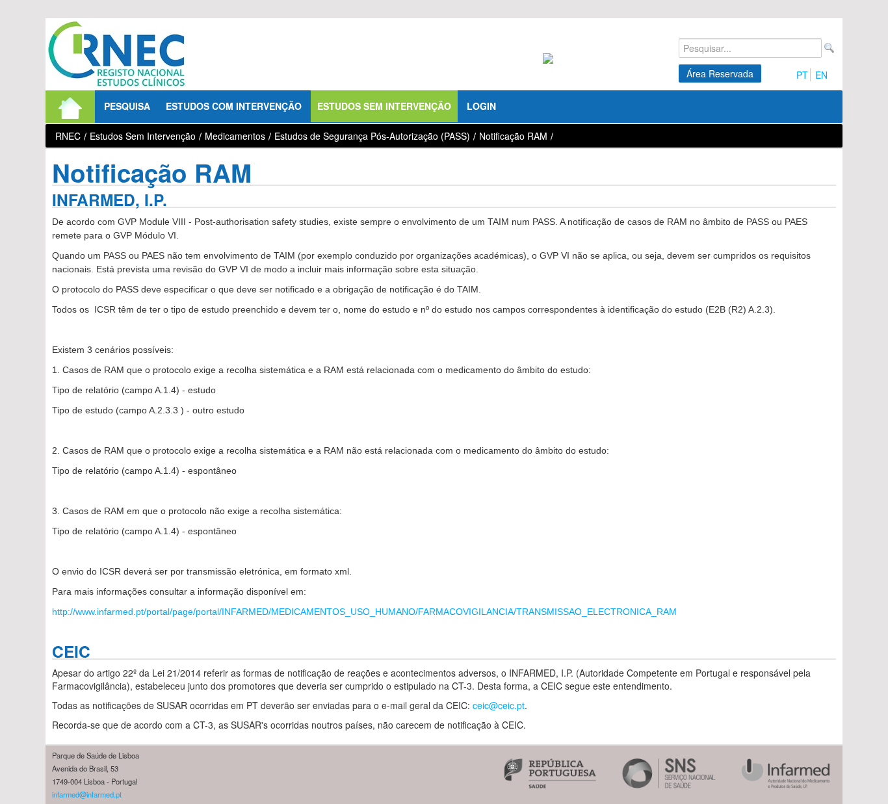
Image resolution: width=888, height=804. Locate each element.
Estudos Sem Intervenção (143, 135)
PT (802, 74)
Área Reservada (719, 73)
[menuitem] (70, 106)
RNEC (68, 135)
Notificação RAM (513, 135)
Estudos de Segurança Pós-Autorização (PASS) (372, 135)
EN (821, 74)
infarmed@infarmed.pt (87, 794)
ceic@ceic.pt (499, 705)
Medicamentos (235, 135)
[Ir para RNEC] (117, 54)
